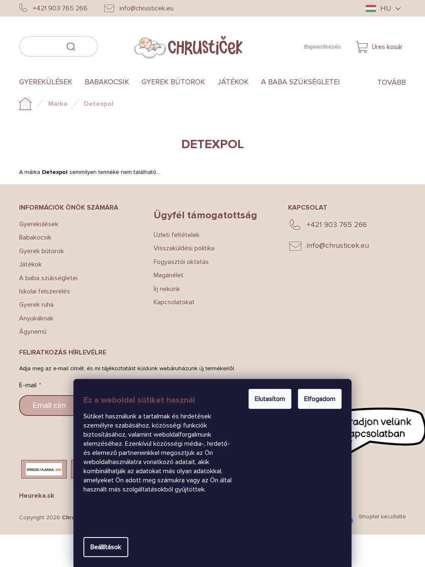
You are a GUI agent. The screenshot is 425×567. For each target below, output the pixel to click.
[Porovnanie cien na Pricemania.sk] (44, 469)
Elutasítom (270, 399)
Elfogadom (319, 399)
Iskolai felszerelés (44, 291)
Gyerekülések (39, 224)
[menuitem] (48, 82)
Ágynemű (32, 331)
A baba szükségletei (48, 278)
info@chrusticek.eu (338, 245)
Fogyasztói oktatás (181, 262)
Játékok (30, 264)
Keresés (110, 45)
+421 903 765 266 (337, 224)
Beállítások (105, 547)
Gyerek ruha (36, 305)
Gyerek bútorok (41, 251)
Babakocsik (35, 237)
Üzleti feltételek (177, 235)
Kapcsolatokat (174, 302)
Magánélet (168, 275)
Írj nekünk (167, 289)
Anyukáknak (36, 318)
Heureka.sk (36, 495)
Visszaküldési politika (184, 248)
